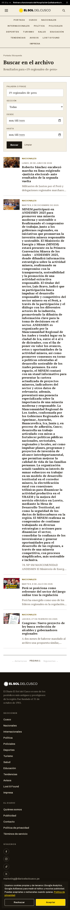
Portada (19, 20)
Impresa (35, 44)
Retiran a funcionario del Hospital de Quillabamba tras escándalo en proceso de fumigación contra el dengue (38, 3)
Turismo (28, 32)
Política (39, 26)
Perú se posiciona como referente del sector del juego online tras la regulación (44, 591)
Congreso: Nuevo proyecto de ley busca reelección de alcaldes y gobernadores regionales (43, 628)
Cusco (33, 20)
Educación (57, 32)
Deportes (12, 32)
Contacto (9, 821)
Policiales (56, 26)
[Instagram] (6, 859)
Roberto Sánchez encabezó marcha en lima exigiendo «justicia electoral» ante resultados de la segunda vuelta (41, 174)
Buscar (14, 145)
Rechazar (19, 902)
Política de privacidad (16, 827)
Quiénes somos (12, 809)
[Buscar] (64, 10)
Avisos (34, 38)
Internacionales (18, 26)
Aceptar (50, 902)
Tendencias (18, 38)
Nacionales (48, 20)
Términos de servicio (15, 834)
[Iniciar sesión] (67, 2)
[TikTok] (6, 866)
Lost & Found (51, 38)
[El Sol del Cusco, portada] (35, 10)
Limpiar (28, 145)
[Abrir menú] (6, 10)
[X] (6, 874)
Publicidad (9, 815)
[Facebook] (6, 851)
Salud (42, 32)
